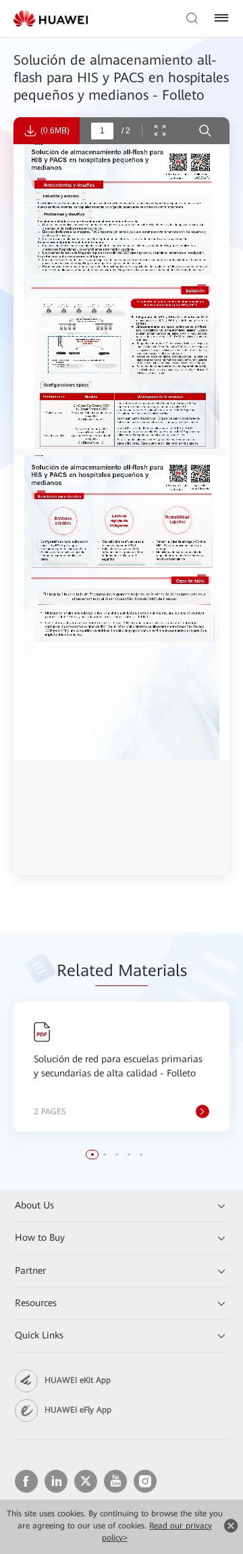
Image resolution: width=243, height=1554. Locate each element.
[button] (92, 1154)
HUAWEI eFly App (78, 1410)
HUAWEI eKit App (78, 1380)
